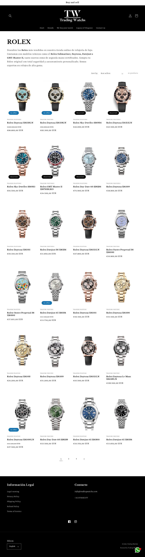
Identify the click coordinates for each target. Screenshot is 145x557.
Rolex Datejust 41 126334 (53, 313)
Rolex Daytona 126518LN (20, 123)
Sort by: (94, 73)
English (12, 546)
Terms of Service (14, 512)
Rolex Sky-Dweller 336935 (21, 186)
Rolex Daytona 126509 (118, 186)
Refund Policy (13, 507)
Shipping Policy (14, 502)
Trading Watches (132, 544)
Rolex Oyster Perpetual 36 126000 (120, 251)
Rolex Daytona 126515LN (86, 250)
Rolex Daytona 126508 (118, 313)
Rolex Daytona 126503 (18, 376)
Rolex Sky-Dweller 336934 (87, 123)
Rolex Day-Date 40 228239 (54, 439)
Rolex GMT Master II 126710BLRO (51, 187)
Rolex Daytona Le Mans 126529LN (118, 377)
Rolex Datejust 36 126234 (53, 250)
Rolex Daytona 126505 (18, 250)
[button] (10, 16)
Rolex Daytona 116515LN (119, 123)
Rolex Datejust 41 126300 (86, 439)
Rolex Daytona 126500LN (20, 439)
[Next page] (84, 459)
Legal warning (13, 492)
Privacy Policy (13, 497)
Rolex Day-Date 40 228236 (87, 186)
